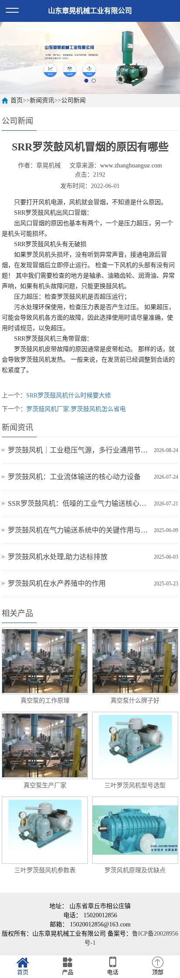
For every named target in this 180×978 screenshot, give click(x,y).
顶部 (157, 972)
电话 (112, 972)
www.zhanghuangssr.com (131, 165)
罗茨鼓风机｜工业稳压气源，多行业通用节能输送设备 (78, 450)
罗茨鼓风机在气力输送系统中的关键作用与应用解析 (78, 530)
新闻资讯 (42, 100)
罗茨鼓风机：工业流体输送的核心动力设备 (74, 476)
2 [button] (93, 80)
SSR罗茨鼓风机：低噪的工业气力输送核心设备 (78, 503)
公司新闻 (73, 100)
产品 (67, 972)
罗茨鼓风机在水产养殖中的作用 (57, 583)
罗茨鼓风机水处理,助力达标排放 (57, 556)
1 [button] (86, 80)
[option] (90, 58)
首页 (16, 100)
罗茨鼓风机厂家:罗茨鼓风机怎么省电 (76, 409)
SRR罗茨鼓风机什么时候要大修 (68, 395)
